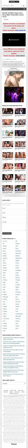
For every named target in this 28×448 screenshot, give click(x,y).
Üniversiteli (18, 316)
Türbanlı (5, 311)
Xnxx (4, 321)
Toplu (17, 309)
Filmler (17, 267)
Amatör (5, 246)
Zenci (17, 328)
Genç (4, 272)
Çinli (4, 260)
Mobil (17, 289)
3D (16, 241)
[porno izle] (14, 94)
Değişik (17, 260)
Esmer (17, 265)
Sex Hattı (18, 301)
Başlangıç (6, 390)
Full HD (5, 270)
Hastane (18, 277)
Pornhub (18, 294)
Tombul (5, 309)
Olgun (4, 292)
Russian (5, 299)
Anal (17, 246)
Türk (17, 311)
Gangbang (18, 270)
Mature (17, 287)
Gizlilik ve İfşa (13, 390)
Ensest (17, 263)
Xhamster (18, 318)
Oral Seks (18, 292)
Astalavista (18, 251)
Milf (4, 289)
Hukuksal (6, 392)
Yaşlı (17, 323)
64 (3, 243)
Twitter (4, 316)
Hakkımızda (20, 390)
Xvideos (18, 321)
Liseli (4, 287)
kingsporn (8, 59)
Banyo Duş (18, 253)
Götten (17, 275)
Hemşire (5, 280)
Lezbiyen (18, 284)
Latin (4, 284)
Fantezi (5, 267)
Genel (17, 272)
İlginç (4, 282)
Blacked (18, 255)
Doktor (4, 263)
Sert (4, 301)
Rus (17, 296)
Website (4, 217)
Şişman (17, 304)
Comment (4, 222)
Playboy (5, 294)
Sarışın (17, 299)
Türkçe (4, 313)
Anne (17, 248)
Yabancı (5, 323)
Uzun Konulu (6, 318)
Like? (7, 19)
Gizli (4, 275)
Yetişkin (5, 325)
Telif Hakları (17, 392)
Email (3, 212)
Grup (4, 277)
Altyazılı (18, 243)
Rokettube (5, 296)
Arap (4, 251)
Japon (17, 282)
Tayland (17, 306)
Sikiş (4, 304)
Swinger (5, 306)
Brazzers (5, 258)
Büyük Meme (19, 258)
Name (3, 208)
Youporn (5, 328)
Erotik (4, 265)
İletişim (11, 392)
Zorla (4, 330)
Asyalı (4, 253)
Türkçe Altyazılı (19, 313)
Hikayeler (18, 280)
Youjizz (17, 325)
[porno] (14, 78)
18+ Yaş (5, 241)
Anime (4, 248)
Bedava (5, 255)
